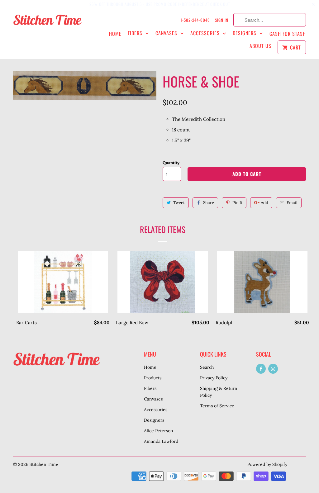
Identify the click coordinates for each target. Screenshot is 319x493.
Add (264, 202)
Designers (245, 33)
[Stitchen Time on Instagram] (273, 369)
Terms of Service (217, 406)
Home (115, 33)
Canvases (167, 33)
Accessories (205, 33)
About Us (260, 46)
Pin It (237, 202)
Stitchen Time (44, 464)
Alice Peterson (158, 431)
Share (208, 202)
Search (207, 367)
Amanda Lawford (161, 441)
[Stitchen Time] (47, 22)
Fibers (136, 33)
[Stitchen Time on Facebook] (261, 369)
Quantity (171, 162)
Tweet (179, 202)
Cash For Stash (287, 33)
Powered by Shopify (267, 464)
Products (152, 378)
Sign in (221, 20)
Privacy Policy (213, 378)
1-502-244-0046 (195, 20)
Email (292, 202)
